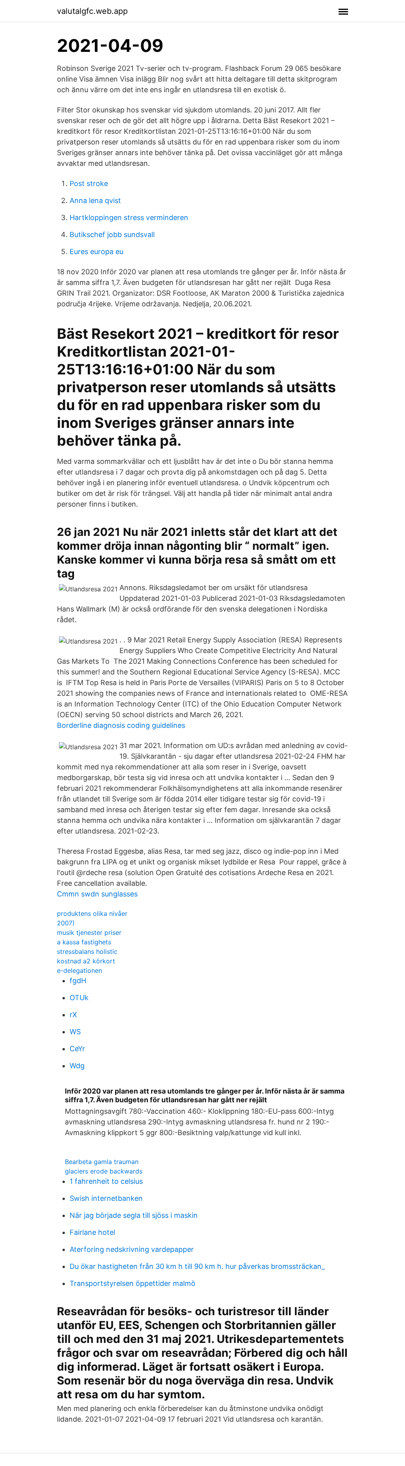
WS (75, 1031)
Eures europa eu (96, 251)
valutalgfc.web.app (92, 11)
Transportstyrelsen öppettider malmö (132, 1283)
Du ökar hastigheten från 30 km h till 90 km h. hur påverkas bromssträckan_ (197, 1266)
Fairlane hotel (92, 1232)
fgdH (78, 980)
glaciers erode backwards (103, 1171)
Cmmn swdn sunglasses (97, 894)
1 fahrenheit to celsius (106, 1181)
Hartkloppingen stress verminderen (129, 217)
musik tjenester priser (89, 932)
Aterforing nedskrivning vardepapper (132, 1249)
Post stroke (89, 183)
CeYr (77, 1048)
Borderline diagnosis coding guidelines (121, 725)
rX (73, 1014)
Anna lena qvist (95, 200)
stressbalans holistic (87, 951)
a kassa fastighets (84, 942)
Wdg (77, 1066)
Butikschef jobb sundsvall (112, 234)
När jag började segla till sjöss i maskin (134, 1215)
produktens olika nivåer (92, 913)
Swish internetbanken (106, 1198)
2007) (66, 923)
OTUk (79, 997)
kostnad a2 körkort (86, 961)
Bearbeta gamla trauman (101, 1162)
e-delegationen (79, 970)
